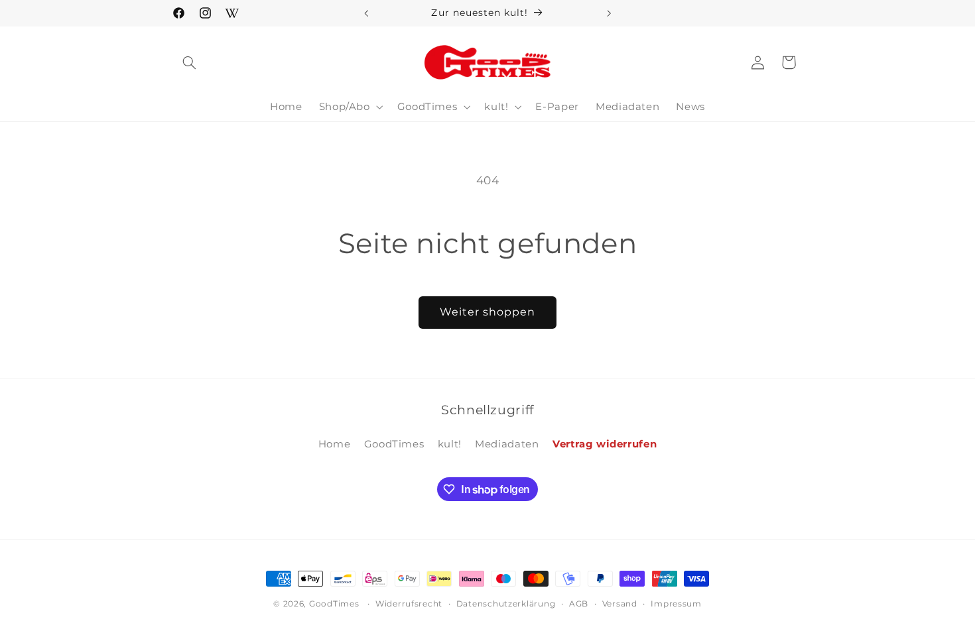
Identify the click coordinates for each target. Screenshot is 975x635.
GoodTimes (394, 444)
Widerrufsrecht (408, 603)
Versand (619, 603)
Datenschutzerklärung (506, 603)
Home (334, 444)
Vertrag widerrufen (604, 444)
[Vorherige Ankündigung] (366, 13)
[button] (189, 62)
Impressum (676, 603)
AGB (578, 603)
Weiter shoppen (488, 312)
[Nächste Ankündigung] (608, 13)
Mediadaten (507, 444)
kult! (450, 444)
